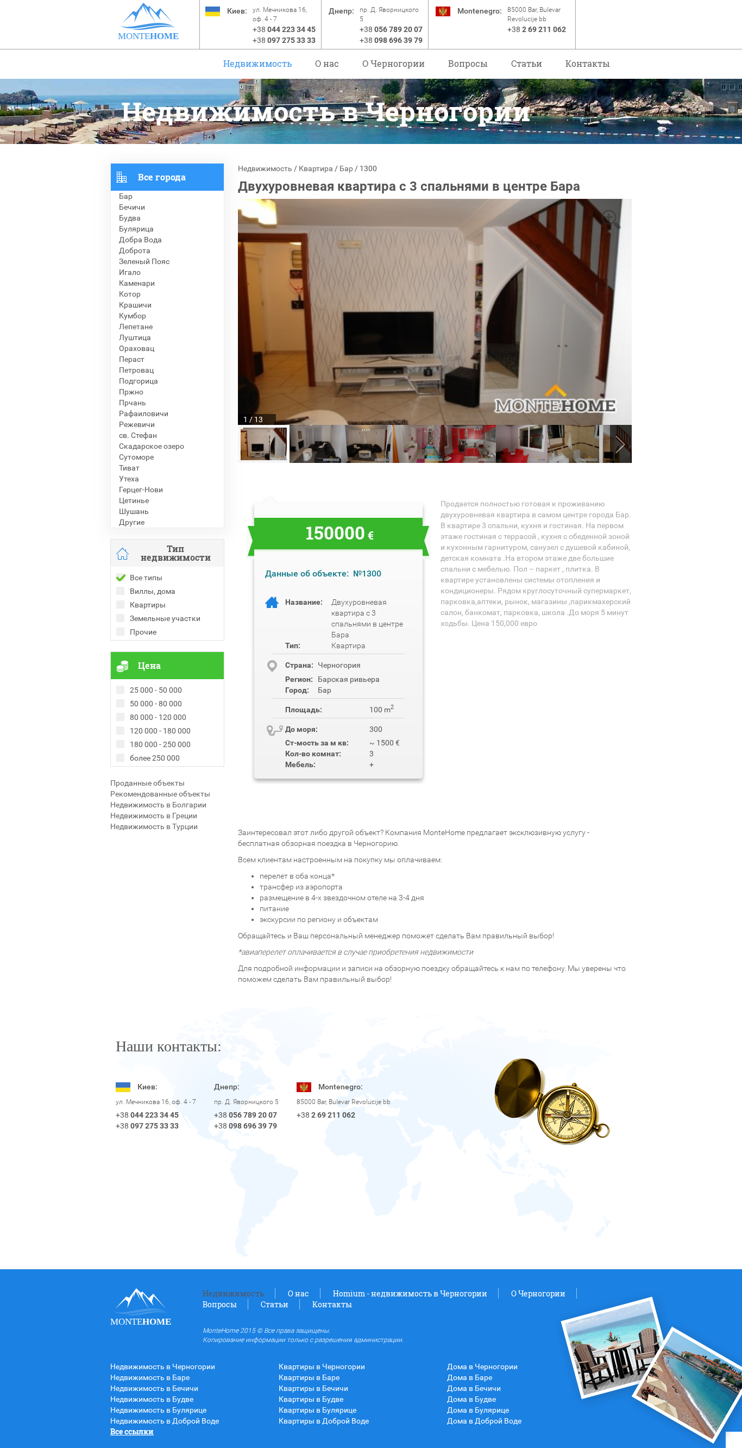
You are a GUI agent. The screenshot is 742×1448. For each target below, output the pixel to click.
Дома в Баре (469, 1377)
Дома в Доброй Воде (484, 1420)
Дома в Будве (471, 1399)
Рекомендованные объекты (160, 793)
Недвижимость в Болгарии (158, 804)
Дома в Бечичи (474, 1388)
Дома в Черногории (482, 1366)
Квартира (316, 168)
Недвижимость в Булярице (158, 1410)
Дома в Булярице (478, 1410)
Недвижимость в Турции (154, 826)
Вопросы (468, 63)
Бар (346, 168)
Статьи (526, 63)
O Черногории (393, 63)
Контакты (587, 63)
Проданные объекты (147, 783)
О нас (327, 63)
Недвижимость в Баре (150, 1377)
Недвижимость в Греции (153, 815)
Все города (162, 177)
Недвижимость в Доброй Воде (164, 1420)
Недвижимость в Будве (151, 1399)
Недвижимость (257, 63)
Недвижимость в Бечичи (154, 1388)
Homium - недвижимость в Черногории (410, 1293)
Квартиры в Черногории (322, 1366)
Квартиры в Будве (311, 1399)
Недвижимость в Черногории (162, 1366)
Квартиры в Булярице (317, 1410)
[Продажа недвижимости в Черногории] (148, 16)
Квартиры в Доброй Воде (324, 1420)
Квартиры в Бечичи (313, 1388)
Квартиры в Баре (309, 1377)
